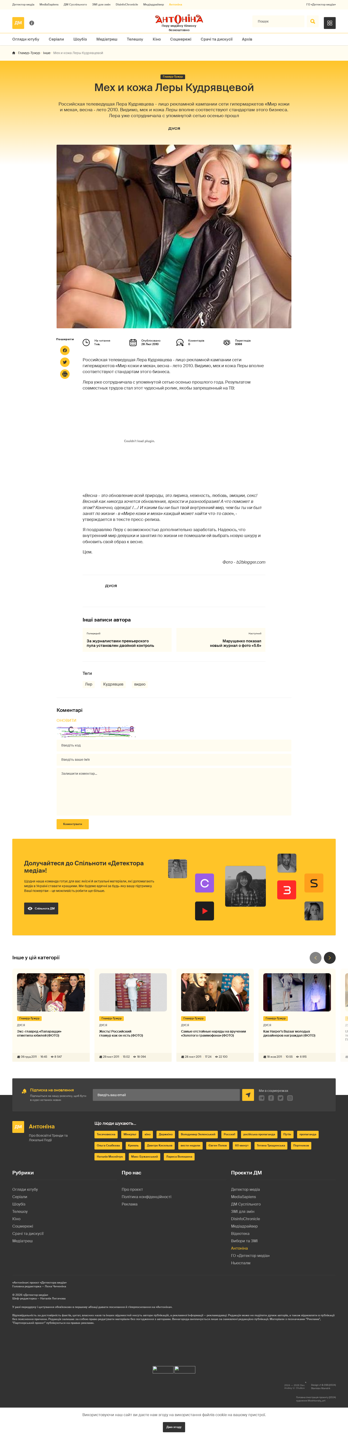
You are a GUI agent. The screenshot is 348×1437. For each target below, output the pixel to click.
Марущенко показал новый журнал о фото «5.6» (235, 643)
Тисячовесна (106, 1134)
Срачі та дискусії (216, 39)
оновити (66, 720)
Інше (46, 53)
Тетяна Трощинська (271, 1145)
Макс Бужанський (144, 1157)
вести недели (190, 1145)
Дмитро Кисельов (159, 1145)
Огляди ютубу (25, 39)
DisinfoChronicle (127, 4)
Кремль (133, 1145)
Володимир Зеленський (198, 1134)
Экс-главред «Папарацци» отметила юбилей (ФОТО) (39, 1033)
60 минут (242, 1145)
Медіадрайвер (153, 4)
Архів (247, 39)
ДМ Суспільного (75, 4)
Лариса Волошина (179, 1157)
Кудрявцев (113, 684)
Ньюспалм (240, 1263)
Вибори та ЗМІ (244, 1240)
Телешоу (135, 39)
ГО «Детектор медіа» (321, 4)
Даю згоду (174, 1427)
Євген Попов (218, 1145)
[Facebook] (65, 350)
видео (139, 684)
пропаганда (307, 1134)
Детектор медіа (23, 4)
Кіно (157, 39)
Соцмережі (180, 39)
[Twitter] (65, 362)
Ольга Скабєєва (108, 1145)
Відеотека (240, 1233)
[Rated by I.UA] (163, 1368)
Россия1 (229, 1134)
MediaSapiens (49, 4)
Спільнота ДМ (45, 908)
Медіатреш (106, 39)
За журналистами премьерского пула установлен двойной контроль (120, 643)
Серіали (56, 39)
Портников (301, 1145)
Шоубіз (80, 39)
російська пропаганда (259, 1134)
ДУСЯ (174, 128)
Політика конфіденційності (146, 1196)
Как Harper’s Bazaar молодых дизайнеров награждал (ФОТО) (289, 1033)
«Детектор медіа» (35, 1295)
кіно (148, 1134)
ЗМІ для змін (101, 4)
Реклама (130, 1204)
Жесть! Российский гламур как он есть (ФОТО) (121, 1033)
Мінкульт (130, 1134)
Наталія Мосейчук (110, 1157)
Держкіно (166, 1134)
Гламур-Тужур (29, 53)
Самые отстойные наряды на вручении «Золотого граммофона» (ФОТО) (213, 1033)
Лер (88, 684)
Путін (287, 1134)
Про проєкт (132, 1189)
